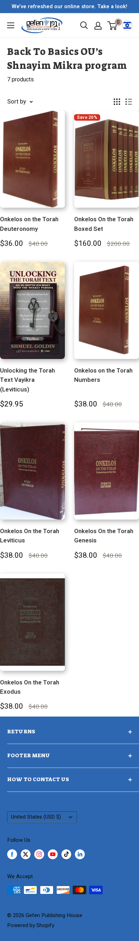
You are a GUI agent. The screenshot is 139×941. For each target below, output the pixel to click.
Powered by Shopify (30, 925)
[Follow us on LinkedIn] (80, 854)
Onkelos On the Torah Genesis (103, 536)
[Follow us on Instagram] (39, 854)
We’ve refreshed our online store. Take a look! (69, 6)
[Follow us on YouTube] (53, 854)
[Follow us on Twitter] (26, 854)
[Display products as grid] (117, 101)
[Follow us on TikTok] (66, 854)
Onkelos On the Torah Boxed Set (103, 224)
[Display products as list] (128, 101)
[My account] (98, 26)
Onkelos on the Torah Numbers (103, 375)
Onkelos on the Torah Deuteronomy (29, 224)
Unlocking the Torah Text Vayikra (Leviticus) (27, 380)
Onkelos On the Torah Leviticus (29, 536)
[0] (112, 25)
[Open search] (84, 25)
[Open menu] (10, 25)
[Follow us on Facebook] (12, 854)
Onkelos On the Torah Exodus (29, 687)
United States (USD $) (36, 817)
